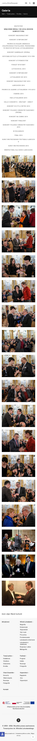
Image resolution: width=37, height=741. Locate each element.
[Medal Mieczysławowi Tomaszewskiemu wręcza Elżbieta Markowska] (18, 516)
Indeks (22, 661)
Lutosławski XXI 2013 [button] (18, 77)
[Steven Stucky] (18, 466)
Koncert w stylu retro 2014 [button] (18, 106)
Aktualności (5, 622)
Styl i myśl (23, 632)
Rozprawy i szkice (25, 647)
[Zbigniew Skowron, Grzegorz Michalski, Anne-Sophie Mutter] (18, 541)
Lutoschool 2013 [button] (18, 69)
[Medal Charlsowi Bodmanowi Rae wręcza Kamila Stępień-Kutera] (18, 366)
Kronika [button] (5, 666)
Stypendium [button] (24, 673)
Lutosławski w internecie (27, 640)
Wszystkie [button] (18, 26)
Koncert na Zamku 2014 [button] (18, 117)
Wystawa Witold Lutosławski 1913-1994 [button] (18, 56)
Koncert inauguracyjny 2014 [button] (18, 81)
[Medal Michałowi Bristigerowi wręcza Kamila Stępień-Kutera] (18, 316)
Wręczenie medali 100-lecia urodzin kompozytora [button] (18, 30)
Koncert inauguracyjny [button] (18, 35)
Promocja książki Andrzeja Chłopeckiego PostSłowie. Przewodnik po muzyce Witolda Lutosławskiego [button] (18, 46)
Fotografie (23, 666)
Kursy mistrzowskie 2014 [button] (18, 146)
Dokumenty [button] (6, 664)
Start (3, 14)
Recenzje (23, 664)
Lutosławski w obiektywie (24, 643)
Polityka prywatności (9, 733)
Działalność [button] (6, 658)
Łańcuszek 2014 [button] (18, 85)
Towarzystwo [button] (7, 656)
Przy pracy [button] (23, 635)
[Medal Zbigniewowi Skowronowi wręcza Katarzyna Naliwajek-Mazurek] (18, 441)
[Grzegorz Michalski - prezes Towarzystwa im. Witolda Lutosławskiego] (18, 166)
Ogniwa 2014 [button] (18, 94)
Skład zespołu (7, 678)
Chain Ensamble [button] (8, 673)
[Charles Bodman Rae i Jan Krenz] (18, 391)
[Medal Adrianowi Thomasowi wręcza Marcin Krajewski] (18, 491)
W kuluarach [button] (18, 131)
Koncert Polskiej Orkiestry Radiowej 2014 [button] (18, 126)
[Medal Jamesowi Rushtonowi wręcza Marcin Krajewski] (18, 416)
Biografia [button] (23, 624)
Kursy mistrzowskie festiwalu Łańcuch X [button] (18, 140)
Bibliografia (23, 649)
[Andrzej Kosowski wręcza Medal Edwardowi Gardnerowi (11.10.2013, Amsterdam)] (18, 593)
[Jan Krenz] (18, 341)
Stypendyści (23, 680)
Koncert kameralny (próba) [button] (18, 52)
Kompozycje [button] (24, 627)
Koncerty (6, 675)
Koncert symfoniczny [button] (18, 40)
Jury (21, 678)
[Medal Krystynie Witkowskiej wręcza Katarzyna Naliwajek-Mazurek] (18, 241)
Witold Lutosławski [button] (26, 622)
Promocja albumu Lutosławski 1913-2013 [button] (18, 90)
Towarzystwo (11, 14)
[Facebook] (18, 720)
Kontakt (5, 689)
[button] (34, 3)
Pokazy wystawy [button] (18, 65)
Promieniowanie (25, 637)
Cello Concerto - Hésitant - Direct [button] (18, 102)
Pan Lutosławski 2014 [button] (18, 98)
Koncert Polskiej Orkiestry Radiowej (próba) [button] (18, 111)
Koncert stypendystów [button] (18, 61)
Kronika (19, 14)
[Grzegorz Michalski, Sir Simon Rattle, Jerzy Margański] (18, 566)
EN (26, 3)
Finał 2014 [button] (18, 135)
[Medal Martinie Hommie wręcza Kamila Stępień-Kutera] (18, 266)
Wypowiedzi (24, 630)
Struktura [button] (6, 661)
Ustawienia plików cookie (23, 733)
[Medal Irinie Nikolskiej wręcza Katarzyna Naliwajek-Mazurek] (18, 291)
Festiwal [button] (23, 656)
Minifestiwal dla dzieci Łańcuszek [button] (18, 150)
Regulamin (23, 675)
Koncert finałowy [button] (18, 121)
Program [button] (22, 658)
